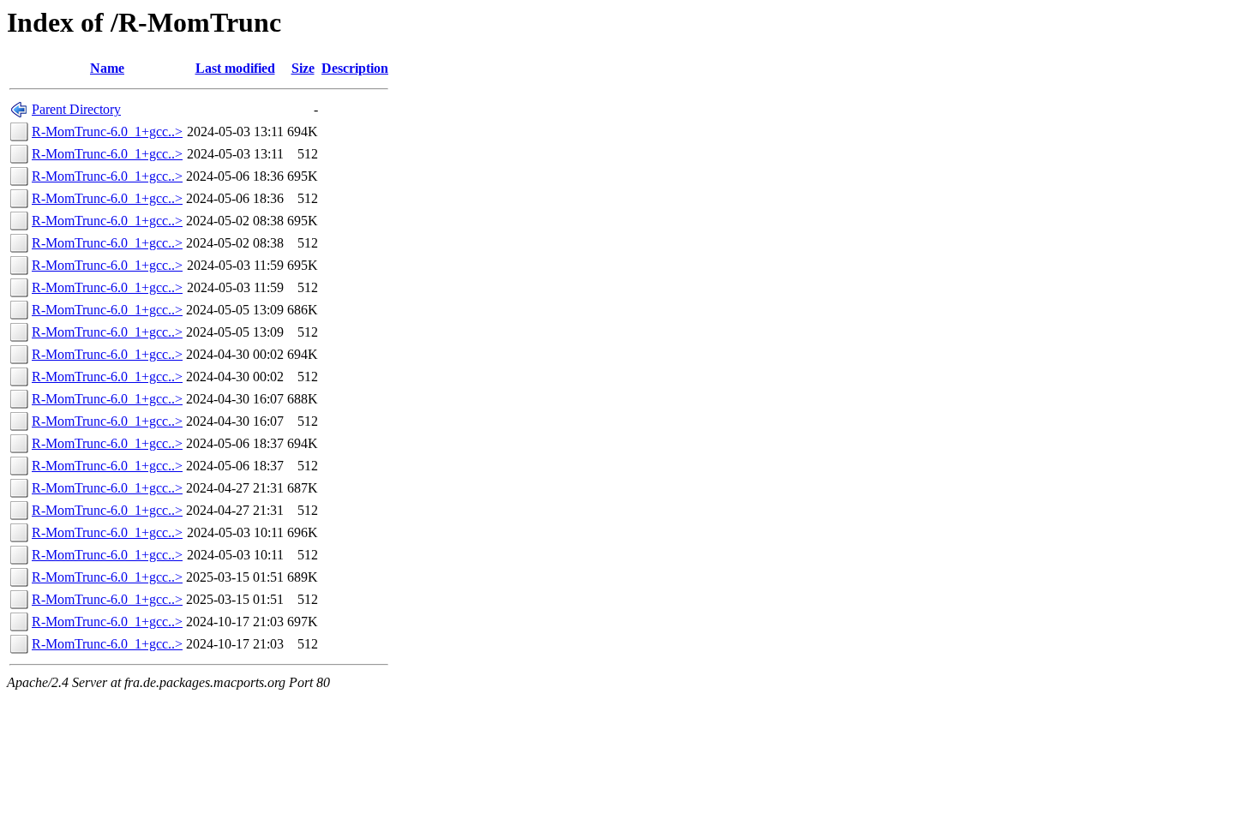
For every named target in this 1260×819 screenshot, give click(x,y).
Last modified (235, 68)
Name (107, 68)
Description (354, 68)
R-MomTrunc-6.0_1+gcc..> (107, 131)
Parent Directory (76, 109)
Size (303, 68)
